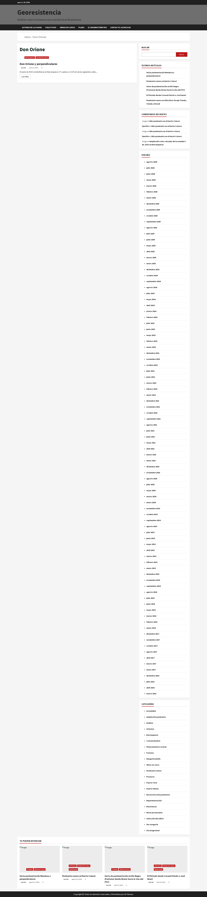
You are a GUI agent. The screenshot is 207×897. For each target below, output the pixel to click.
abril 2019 (150, 550)
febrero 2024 (151, 317)
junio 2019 (150, 538)
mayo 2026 (150, 180)
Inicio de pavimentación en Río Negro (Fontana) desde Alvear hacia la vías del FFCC (124, 879)
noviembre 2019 (153, 508)
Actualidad (151, 711)
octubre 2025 (152, 216)
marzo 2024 (151, 311)
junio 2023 (150, 329)
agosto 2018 (151, 592)
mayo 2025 (150, 245)
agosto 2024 (151, 287)
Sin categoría (152, 824)
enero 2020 (151, 502)
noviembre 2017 (153, 640)
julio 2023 (150, 323)
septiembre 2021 (153, 419)
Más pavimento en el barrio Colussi (165, 121)
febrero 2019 (151, 562)
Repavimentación (154, 800)
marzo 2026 (151, 186)
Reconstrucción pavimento (158, 794)
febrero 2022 (151, 389)
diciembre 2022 (152, 353)
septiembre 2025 (153, 221)
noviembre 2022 (153, 359)
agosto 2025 (151, 227)
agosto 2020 (151, 478)
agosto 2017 (151, 652)
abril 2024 (150, 305)
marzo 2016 (151, 693)
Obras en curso (67, 27)
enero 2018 (151, 628)
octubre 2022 (152, 365)
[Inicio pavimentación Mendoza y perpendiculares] (40, 859)
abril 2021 (150, 448)
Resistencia (151, 806)
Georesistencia (39, 12)
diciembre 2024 (152, 269)
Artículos (150, 729)
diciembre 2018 (152, 574)
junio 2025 (150, 239)
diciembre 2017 (152, 634)
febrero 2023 (151, 341)
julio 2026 (150, 168)
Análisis (149, 723)
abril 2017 (150, 658)
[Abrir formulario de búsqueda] (189, 27)
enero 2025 (151, 263)
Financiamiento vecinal (156, 747)
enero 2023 (151, 347)
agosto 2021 (151, 425)
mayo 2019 (150, 544)
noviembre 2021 (153, 407)
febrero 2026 (151, 192)
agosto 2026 (151, 162)
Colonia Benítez (153, 741)
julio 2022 (150, 371)
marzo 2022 (151, 383)
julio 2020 (150, 484)
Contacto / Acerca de (120, 27)
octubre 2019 (152, 514)
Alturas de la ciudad (32, 27)
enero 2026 (151, 198)
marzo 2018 (151, 616)
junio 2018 (150, 604)
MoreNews (116, 894)
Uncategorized (152, 830)
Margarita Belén (153, 759)
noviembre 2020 (153, 472)
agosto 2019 (151, 526)
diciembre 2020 (152, 466)
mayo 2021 (150, 442)
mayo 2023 (150, 335)
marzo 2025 (151, 257)
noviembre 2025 (153, 210)
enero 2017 (151, 669)
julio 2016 (150, 681)
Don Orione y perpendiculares (38, 64)
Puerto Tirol (151, 782)
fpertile (23, 68)
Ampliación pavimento (156, 717)
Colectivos (50, 27)
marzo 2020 (151, 496)
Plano (81, 27)
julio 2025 (150, 233)
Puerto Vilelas (152, 788)
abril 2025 (150, 251)
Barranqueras (29, 57)
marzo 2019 (151, 556)
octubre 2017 (152, 646)
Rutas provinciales (154, 812)
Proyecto (150, 776)
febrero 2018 (151, 622)
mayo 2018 (150, 610)
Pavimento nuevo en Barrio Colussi (161, 81)
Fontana (150, 753)
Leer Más (26, 76)
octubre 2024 (152, 275)
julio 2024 (150, 293)
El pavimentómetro (97, 27)
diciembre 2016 (152, 675)
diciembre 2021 (152, 401)
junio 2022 (150, 377)
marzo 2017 (151, 663)
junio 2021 (150, 436)
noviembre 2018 (153, 580)
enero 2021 (151, 460)
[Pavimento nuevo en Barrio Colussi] (82, 859)
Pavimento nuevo (42, 57)
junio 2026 (150, 174)
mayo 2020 (150, 490)
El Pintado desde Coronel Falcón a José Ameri (166, 95)
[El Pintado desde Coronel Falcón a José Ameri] (167, 859)
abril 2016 (150, 687)
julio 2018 (150, 598)
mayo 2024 (150, 299)
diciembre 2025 (152, 204)
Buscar (145, 47)
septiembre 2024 (153, 281)
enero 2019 (151, 568)
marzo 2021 (151, 454)
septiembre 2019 (153, 520)
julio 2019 (150, 532)
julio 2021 (150, 430)
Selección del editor (155, 818)
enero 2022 (151, 395)
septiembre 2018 (153, 586)
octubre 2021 (152, 413)
